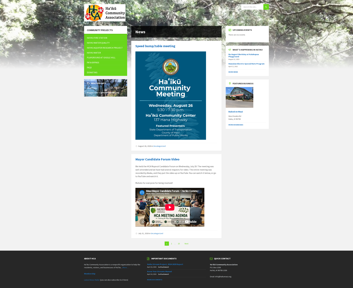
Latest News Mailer (92, 280)
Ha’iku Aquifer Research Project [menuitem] (105, 47)
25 (179, 243)
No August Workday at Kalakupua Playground (243, 55)
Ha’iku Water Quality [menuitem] (98, 42)
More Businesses (235, 125)
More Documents (154, 280)
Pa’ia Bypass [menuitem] (93, 62)
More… (126, 267)
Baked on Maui (235, 111)
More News (233, 72)
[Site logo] (104, 20)
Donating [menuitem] (92, 72)
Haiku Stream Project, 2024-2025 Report (165, 264)
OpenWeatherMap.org (110, 92)
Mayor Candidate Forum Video (157, 159)
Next (186, 243)
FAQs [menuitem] (89, 67)
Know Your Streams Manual (159, 271)
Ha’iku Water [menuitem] (94, 52)
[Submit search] (266, 7)
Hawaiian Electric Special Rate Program (246, 63)
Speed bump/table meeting (155, 46)
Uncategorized (159, 146)
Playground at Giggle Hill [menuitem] (101, 57)
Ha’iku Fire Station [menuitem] (97, 37)
